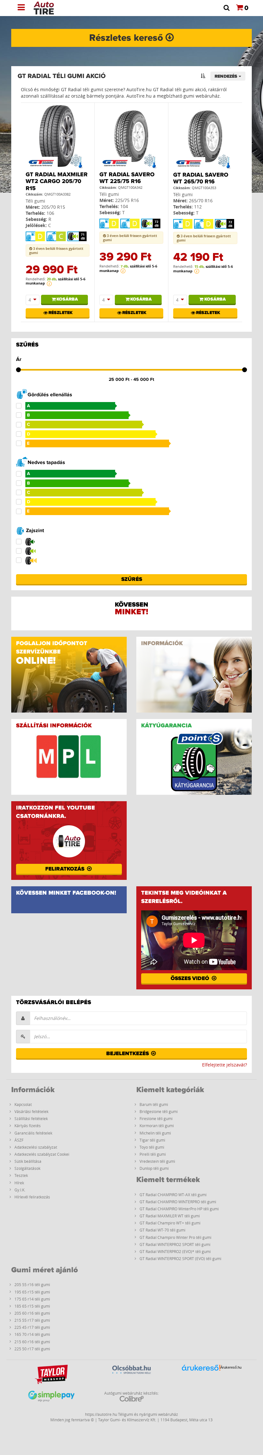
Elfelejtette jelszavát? (224, 1065)
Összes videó (190, 978)
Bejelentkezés (128, 1053)
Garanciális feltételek (33, 1132)
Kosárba (67, 299)
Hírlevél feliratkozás (32, 1196)
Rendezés (227, 76)
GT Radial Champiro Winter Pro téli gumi (175, 1237)
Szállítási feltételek (31, 1118)
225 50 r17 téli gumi (32, 1348)
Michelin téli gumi (155, 1132)
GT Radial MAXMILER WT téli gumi (170, 1215)
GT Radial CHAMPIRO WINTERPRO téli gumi (178, 1201)
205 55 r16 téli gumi (32, 1284)
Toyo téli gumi (152, 1147)
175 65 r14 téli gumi (32, 1299)
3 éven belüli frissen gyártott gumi (56, 250)
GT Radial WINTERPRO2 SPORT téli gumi (175, 1244)
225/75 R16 (127, 200)
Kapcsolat (23, 1104)
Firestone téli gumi (156, 1118)
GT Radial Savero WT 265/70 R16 (200, 178)
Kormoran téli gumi (157, 1125)
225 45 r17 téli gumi (32, 1327)
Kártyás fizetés (27, 1125)
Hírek (19, 1182)
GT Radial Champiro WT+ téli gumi (170, 1222)
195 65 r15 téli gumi (32, 1291)
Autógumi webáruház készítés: (131, 1393)
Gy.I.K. (19, 1189)
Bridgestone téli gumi (159, 1111)
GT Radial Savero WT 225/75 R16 (127, 178)
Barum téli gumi (154, 1104)
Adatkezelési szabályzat (35, 1147)
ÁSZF (18, 1140)
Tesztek (21, 1175)
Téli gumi (35, 201)
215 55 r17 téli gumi (32, 1320)
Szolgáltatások (27, 1168)
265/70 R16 (201, 200)
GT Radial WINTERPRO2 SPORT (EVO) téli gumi (180, 1258)
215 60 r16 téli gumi (32, 1341)
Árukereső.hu (231, 1367)
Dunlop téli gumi (154, 1168)
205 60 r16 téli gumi (32, 1313)
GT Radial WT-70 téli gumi (162, 1229)
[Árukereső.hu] (201, 1377)
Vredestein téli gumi (157, 1161)
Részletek (60, 313)
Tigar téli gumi (152, 1140)
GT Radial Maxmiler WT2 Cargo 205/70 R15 (57, 181)
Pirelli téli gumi (153, 1154)
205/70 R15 (53, 207)
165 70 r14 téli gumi (32, 1334)
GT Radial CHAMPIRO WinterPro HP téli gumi (179, 1208)
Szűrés (131, 579)
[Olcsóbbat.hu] (131, 1377)
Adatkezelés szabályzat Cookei (41, 1154)
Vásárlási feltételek (31, 1111)
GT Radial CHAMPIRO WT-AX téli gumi (173, 1194)
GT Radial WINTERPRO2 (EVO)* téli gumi (175, 1251)
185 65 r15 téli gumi (32, 1306)
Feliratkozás (65, 868)
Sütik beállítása (27, 1161)
